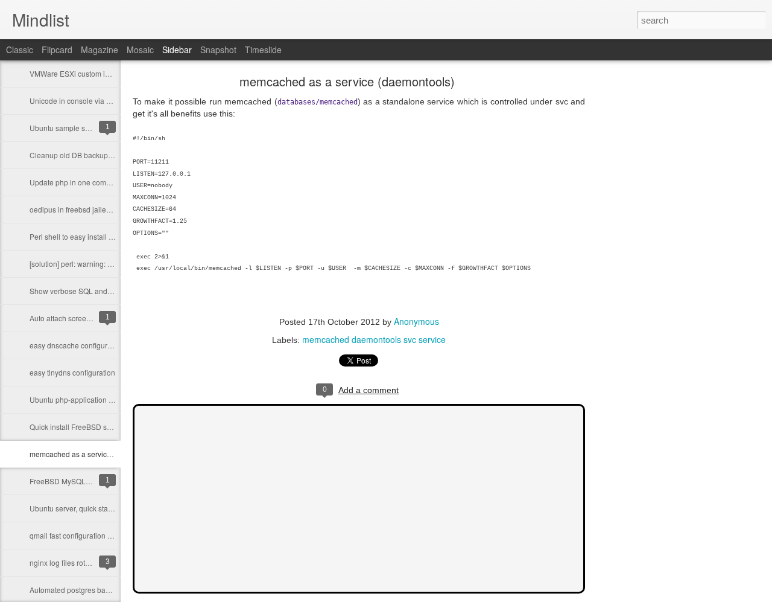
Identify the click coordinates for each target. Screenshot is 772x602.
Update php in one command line (84, 182)
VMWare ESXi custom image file (82, 73)
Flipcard (57, 49)
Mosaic (140, 49)
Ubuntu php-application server (79, 399)
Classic (19, 49)
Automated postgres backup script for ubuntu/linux (111, 589)
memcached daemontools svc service (374, 339)
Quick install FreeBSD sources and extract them (107, 426)
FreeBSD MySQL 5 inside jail (77, 481)
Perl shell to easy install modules (83, 236)
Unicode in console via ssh (74, 100)
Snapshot (218, 49)
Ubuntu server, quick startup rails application (102, 508)
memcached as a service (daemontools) (95, 454)
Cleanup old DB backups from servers (92, 155)
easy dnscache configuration (77, 345)
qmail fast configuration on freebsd (86, 535)
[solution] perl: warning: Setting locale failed (101, 263)
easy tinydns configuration (72, 372)
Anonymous (416, 321)
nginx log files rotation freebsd (79, 562)
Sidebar (177, 49)
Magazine (99, 49)
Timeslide (263, 49)
